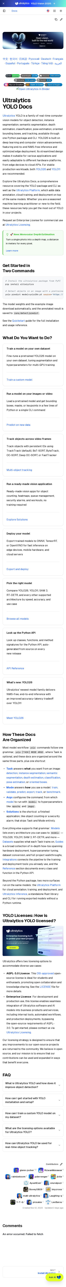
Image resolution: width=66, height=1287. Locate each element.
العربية (58, 63)
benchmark (53, 791)
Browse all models (18, 618)
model (10, 801)
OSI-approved (45, 973)
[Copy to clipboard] (60, 280)
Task (9, 768)
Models (55, 828)
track (39, 791)
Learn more (12, 250)
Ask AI (52, 1277)
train (55, 787)
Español (10, 63)
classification (52, 777)
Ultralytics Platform (28, 190)
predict (21, 791)
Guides (59, 841)
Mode (10, 787)
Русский (34, 58)
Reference (9, 868)
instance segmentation (32, 773)
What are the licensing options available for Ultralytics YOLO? (30, 1130)
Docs (14, 11)
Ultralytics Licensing (17, 224)
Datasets (8, 841)
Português (23, 63)
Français (58, 58)
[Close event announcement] (3, 3)
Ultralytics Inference (15, 894)
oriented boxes (38, 782)
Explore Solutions (17, 519)
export (31, 791)
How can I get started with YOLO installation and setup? (25, 1100)
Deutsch (46, 58)
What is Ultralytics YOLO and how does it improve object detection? (30, 1085)
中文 (5, 58)
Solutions (12, 811)
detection (12, 773)
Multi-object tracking (19, 470)
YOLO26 (41, 169)
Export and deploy (18, 569)
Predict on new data (18, 424)
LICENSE (45, 986)
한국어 (13, 58)
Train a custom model (19, 379)
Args (9, 797)
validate (11, 791)
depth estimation (33, 777)
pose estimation (15, 782)
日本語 (23, 58)
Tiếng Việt (47, 63)
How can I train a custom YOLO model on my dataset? (30, 1115)
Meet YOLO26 (15, 717)
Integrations (10, 859)
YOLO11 (56, 169)
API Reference (15, 668)
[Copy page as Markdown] (56, 19)
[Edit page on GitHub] (61, 19)
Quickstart (18, 320)
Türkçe (35, 63)
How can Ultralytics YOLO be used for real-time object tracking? (28, 1145)
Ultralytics (9, 115)
